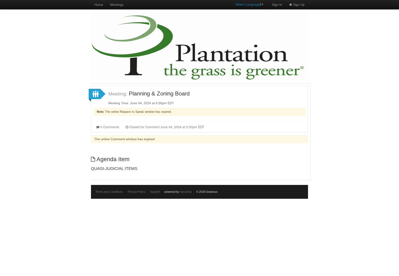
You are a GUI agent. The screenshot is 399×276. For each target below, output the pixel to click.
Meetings (117, 4)
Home (98, 4)
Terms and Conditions (109, 191)
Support (155, 191)
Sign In (277, 4)
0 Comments (109, 127)
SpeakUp (186, 191)
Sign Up (298, 4)
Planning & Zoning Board (159, 93)
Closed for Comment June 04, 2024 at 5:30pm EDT (166, 127)
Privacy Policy (136, 191)
